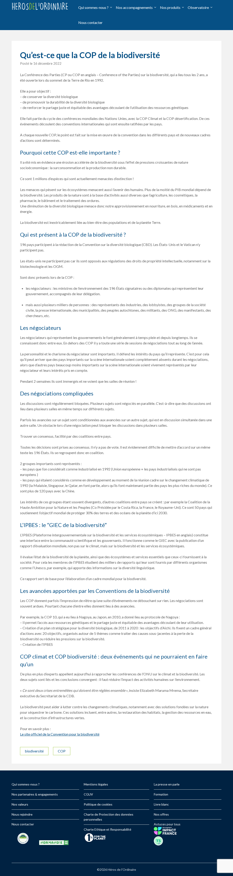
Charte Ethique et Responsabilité (107, 829)
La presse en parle (167, 784)
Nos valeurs (20, 804)
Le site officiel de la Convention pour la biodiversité (59, 734)
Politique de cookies (98, 804)
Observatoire (198, 7)
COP (62, 751)
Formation (161, 794)
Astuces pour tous (167, 824)
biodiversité (34, 751)
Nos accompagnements (134, 7)
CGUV (88, 794)
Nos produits (170, 7)
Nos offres (161, 814)
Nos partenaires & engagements (35, 794)
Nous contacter (90, 22)
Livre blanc (161, 804)
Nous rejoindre (22, 814)
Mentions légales (96, 784)
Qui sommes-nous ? (93, 7)
